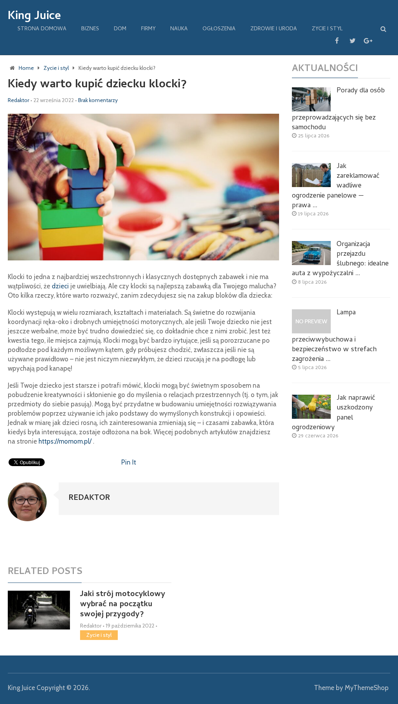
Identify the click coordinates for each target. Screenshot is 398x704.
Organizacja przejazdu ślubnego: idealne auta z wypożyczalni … (340, 259)
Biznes (90, 29)
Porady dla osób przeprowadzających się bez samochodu (338, 109)
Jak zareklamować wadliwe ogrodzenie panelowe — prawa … (335, 186)
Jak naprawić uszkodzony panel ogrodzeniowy (333, 413)
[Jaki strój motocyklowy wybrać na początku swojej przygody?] (39, 610)
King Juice (34, 17)
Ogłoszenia (219, 29)
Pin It (128, 462)
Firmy (148, 29)
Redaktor (18, 100)
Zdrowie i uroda (273, 29)
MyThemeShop (367, 688)
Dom (120, 29)
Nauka (179, 29)
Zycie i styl (327, 29)
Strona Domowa (41, 29)
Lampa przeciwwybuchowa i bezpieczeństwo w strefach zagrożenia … (334, 336)
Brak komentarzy (98, 100)
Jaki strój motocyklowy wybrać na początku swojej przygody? (122, 604)
